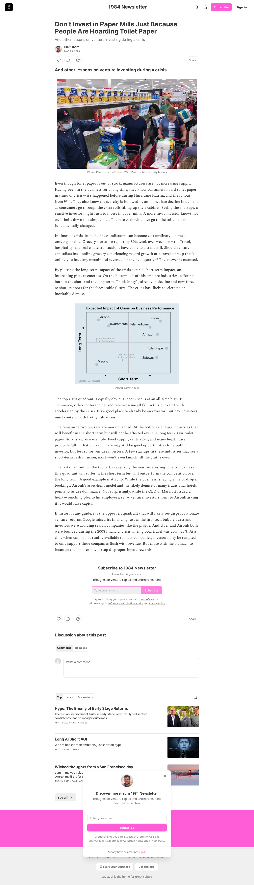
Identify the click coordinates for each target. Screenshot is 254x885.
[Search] (196, 7)
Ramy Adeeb (71, 47)
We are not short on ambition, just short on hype (88, 745)
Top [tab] (59, 697)
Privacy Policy (157, 840)
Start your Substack (116, 867)
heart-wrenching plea (72, 497)
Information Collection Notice (125, 840)
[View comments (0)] (68, 60)
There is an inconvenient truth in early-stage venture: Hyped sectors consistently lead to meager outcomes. (101, 716)
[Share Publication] (205, 7)
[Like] (59, 60)
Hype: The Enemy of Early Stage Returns (91, 708)
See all (63, 797)
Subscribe (221, 7)
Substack (107, 876)
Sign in (242, 7)
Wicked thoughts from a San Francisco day (94, 767)
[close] (165, 776)
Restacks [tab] (81, 648)
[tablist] (72, 648)
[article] (127, 718)
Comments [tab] (64, 648)
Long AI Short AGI (71, 739)
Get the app (147, 867)
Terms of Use (146, 836)
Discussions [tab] (85, 697)
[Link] (49, 70)
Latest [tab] (70, 697)
